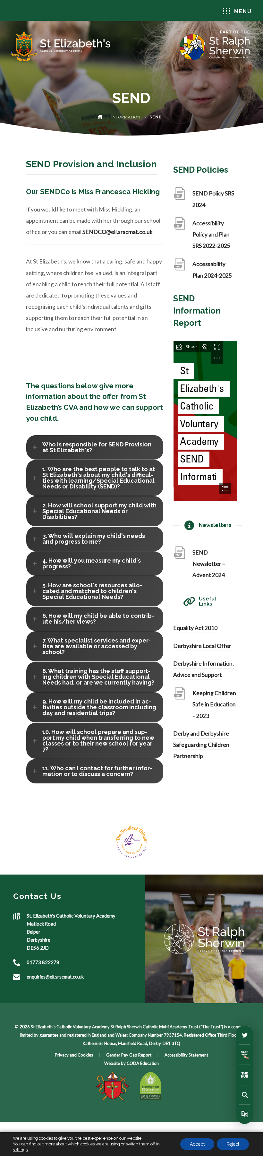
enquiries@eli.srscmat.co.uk (55, 976)
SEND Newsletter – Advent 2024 (210, 565)
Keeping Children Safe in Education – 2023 (214, 705)
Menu (243, 11)
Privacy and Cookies (74, 1054)
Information (125, 117)
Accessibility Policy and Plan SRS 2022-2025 (213, 236)
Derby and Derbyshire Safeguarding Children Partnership (201, 744)
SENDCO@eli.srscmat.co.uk (117, 232)
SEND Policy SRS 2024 (213, 200)
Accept (197, 1144)
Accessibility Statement (186, 1054)
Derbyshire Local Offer (202, 646)
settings (20, 1149)
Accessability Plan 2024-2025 (214, 271)
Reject (232, 1144)
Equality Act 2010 (195, 628)
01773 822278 (43, 962)
